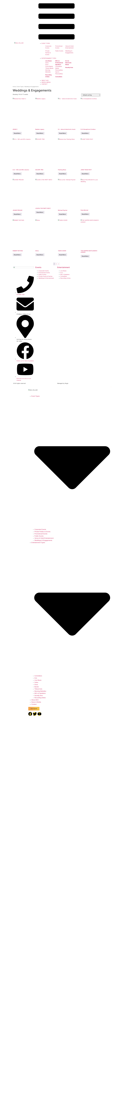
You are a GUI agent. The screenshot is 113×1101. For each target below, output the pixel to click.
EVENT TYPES (46, 43)
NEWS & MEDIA (46, 82)
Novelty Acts (38, 695)
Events (38, 267)
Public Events (59, 51)
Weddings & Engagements (43, 540)
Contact (34, 704)
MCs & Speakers (40, 693)
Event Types (20, 86)
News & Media (36, 702)
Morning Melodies (40, 691)
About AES (35, 700)
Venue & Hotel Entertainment (44, 538)
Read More (17, 133)
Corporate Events (40, 529)
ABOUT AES (45, 80)
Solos (47, 62)
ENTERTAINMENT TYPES (49, 58)
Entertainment (63, 267)
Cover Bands (49, 66)
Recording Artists (40, 697)
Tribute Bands (49, 68)
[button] (56, 21)
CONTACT (44, 84)
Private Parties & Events (48, 52)
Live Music (38, 680)
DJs (35, 678)
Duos (46, 64)
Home (14, 86)
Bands (36, 687)
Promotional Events (40, 534)
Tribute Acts (38, 689)
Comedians (58, 66)
